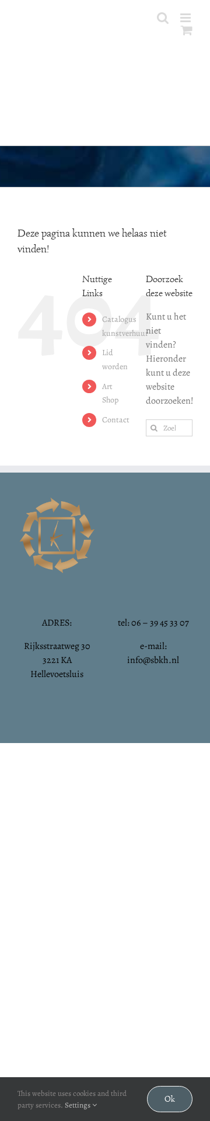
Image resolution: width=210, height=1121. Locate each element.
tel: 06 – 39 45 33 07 (153, 622)
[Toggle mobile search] (163, 18)
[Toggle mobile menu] (186, 18)
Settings (78, 1105)
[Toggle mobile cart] (186, 30)
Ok (169, 1099)
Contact (116, 419)
